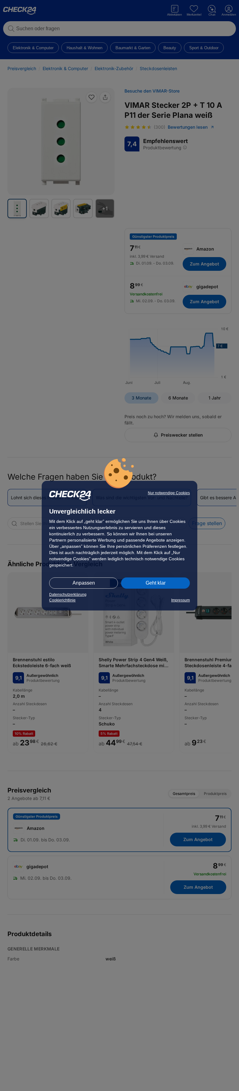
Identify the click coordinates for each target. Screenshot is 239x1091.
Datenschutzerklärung (68, 594)
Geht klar (156, 583)
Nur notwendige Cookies (169, 493)
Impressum (180, 600)
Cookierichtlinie (62, 600)
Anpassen (84, 583)
